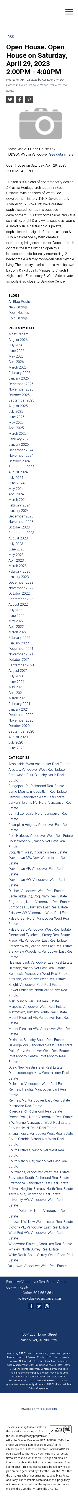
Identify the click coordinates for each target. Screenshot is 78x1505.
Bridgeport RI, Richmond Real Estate (36, 786)
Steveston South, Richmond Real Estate (38, 1177)
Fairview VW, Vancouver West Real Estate (40, 913)
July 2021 (15, 676)
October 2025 (19, 395)
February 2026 (19, 372)
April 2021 (16, 692)
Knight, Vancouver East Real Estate (35, 984)
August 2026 (18, 339)
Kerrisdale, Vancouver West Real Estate (38, 973)
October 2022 (19, 593)
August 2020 (18, 737)
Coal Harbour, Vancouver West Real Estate (40, 835)
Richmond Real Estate (25, 1106)
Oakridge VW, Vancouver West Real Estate (40, 1045)
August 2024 (18, 472)
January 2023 (18, 577)
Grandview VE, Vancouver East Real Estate (40, 946)
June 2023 (16, 549)
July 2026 (15, 345)
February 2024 (19, 505)
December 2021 (20, 648)
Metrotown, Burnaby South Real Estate (37, 1012)
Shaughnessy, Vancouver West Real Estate (40, 1133)
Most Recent (18, 334)
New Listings (18, 307)
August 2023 (18, 538)
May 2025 (16, 422)
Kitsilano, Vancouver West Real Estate (37, 979)
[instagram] (47, 1306)
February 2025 (19, 439)
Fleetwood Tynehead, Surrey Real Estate (39, 935)
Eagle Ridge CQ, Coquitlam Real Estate (37, 896)
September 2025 (21, 400)
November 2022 (20, 588)
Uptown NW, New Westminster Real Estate (40, 1221)
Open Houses (18, 312)
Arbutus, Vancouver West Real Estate (36, 769)
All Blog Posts (19, 301)
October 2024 (19, 461)
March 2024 (17, 499)
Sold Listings (18, 318)
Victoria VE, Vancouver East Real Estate (38, 1227)
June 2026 (16, 350)
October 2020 (19, 725)
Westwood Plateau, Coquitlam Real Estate (40, 1244)
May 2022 (16, 621)
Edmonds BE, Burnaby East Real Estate (38, 907)
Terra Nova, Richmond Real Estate (34, 1194)
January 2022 (18, 643)
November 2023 (20, 521)
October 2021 (19, 659)
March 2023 (17, 566)
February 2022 (19, 637)
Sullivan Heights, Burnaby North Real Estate (40, 1188)
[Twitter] (39, 1306)
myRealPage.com (46, 1409)
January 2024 (18, 510)
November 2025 (20, 389)
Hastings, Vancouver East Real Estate (36, 968)
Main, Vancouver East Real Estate (33, 1001)
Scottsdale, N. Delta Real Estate (32, 1128)
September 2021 (21, 665)
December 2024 (20, 450)
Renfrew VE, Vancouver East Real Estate (39, 1100)
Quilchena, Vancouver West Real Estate (38, 1083)
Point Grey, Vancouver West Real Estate (38, 1050)
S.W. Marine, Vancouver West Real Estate (39, 1122)
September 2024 (21, 466)
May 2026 (16, 356)
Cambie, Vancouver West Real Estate (36, 797)
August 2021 (18, 670)
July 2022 (15, 610)
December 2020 (20, 714)
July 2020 (15, 742)
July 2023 (15, 544)
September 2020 (21, 731)
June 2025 (16, 417)
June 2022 (16, 615)
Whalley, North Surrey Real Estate (33, 1249)
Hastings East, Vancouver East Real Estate (40, 962)
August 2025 (18, 406)
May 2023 (16, 555)
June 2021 (16, 682)
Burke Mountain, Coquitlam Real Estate (37, 791)
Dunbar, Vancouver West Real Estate (36, 891)
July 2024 (15, 477)
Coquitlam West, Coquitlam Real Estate (37, 852)
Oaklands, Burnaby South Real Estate (36, 1039)
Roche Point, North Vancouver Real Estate (40, 1117)
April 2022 (16, 626)
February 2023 (19, 571)
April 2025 (16, 428)
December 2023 (20, 516)
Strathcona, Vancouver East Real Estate (38, 1183)
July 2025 (15, 411)
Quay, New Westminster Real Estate (35, 1067)
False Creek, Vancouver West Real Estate (39, 929)
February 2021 (19, 703)
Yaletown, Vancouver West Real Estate (37, 1266)
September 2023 (21, 533)
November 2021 (20, 654)
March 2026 (17, 367)
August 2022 (18, 604)
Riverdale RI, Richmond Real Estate (35, 1111)
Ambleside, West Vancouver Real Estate (38, 764)
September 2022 (21, 599)
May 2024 (16, 488)
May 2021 (16, 687)
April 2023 (16, 560)
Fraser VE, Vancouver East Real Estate (37, 940)
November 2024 (20, 455)
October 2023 (19, 527)
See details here (61, 154)
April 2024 (16, 494)
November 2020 (20, 720)
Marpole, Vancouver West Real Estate (37, 1006)
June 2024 (16, 483)
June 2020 (16, 748)
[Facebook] (31, 1306)
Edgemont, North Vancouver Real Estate (39, 902)
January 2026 (18, 378)
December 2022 (20, 582)
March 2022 (17, 632)
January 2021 (18, 709)
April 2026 (16, 361)
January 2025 (18, 444)
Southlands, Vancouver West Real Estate (39, 1172)
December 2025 (20, 384)
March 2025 (17, 433)
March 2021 (17, 698)
